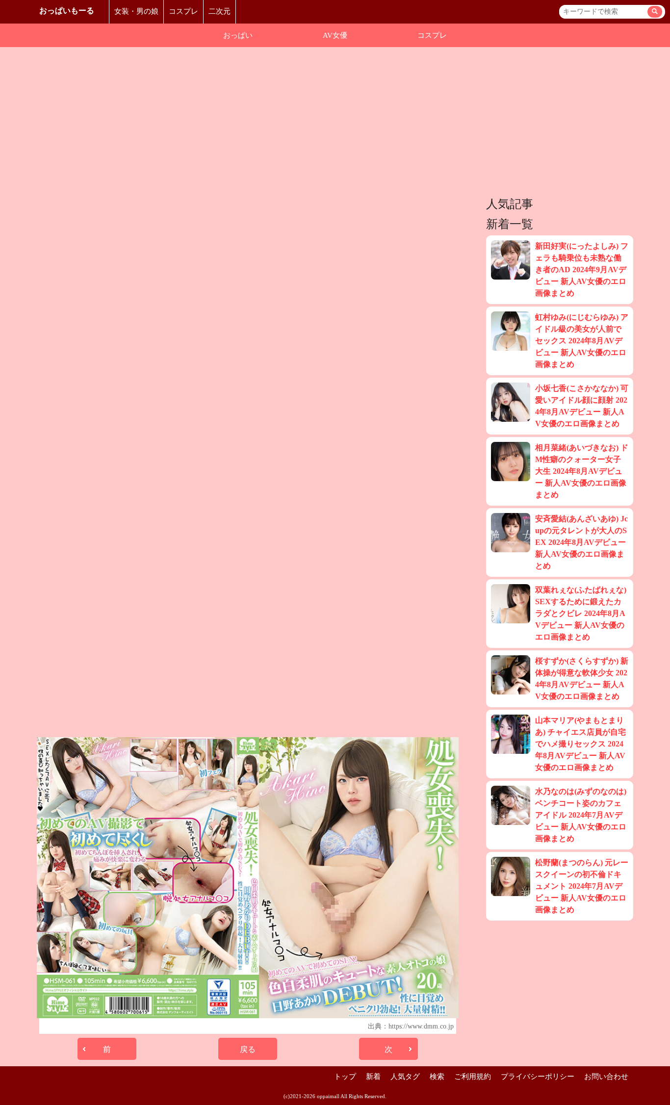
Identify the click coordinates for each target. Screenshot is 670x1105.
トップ (345, 1076)
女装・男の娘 (136, 11)
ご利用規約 (472, 1076)
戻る (248, 1049)
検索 (437, 1076)
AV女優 (335, 35)
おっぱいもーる (66, 10)
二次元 (219, 11)
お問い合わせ (606, 1076)
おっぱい (238, 35)
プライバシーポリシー (537, 1076)
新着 (373, 1076)
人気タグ (405, 1076)
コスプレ (183, 11)
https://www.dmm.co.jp (421, 1026)
